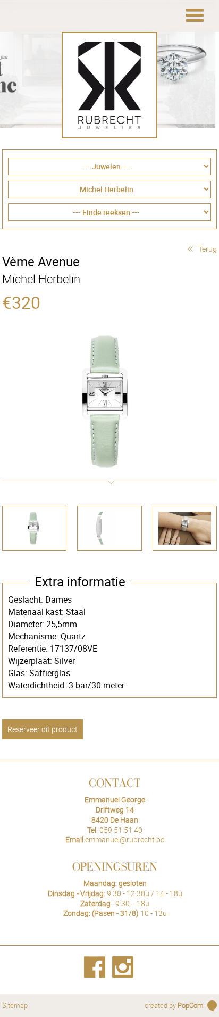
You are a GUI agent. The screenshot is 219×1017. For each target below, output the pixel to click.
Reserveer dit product (42, 729)
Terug (207, 249)
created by (174, 1005)
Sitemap (15, 1005)
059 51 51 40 (120, 830)
